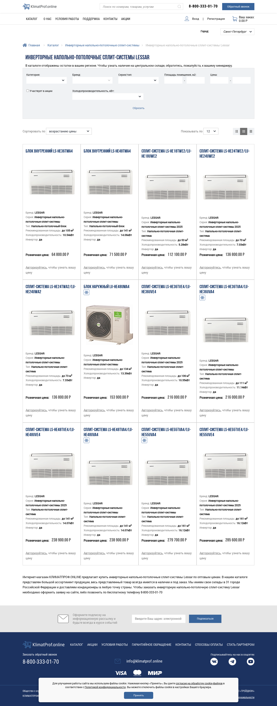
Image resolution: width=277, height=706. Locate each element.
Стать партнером (240, 644)
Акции (125, 19)
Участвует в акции (41, 91)
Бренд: (76, 74)
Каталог (53, 45)
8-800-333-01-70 (203, 6)
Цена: (213, 74)
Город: (205, 31)
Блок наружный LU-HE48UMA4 (106, 287)
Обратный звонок (238, 6)
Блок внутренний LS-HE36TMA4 (49, 151)
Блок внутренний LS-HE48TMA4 (107, 151)
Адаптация (86, 292)
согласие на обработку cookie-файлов (199, 683)
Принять (138, 695)
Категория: (33, 74)
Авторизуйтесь (36, 267)
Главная (34, 45)
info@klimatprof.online (144, 661)
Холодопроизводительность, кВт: (93, 91)
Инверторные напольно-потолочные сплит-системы (102, 45)
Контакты (110, 19)
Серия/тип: (125, 74)
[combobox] (46, 80)
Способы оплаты (209, 644)
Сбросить (139, 108)
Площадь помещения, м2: (180, 74)
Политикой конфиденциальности (105, 687)
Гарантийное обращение (151, 644)
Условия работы (67, 19)
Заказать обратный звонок (40, 654)
